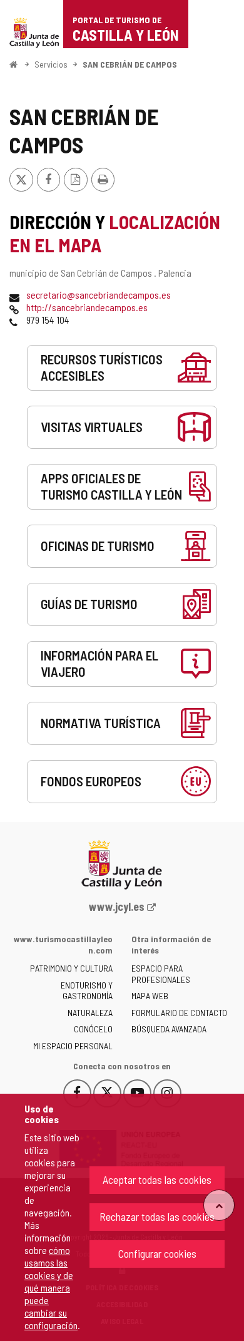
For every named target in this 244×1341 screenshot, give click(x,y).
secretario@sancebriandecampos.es (98, 295)
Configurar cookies (157, 1253)
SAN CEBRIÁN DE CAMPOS (130, 64)
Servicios (51, 64)
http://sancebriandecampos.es (87, 307)
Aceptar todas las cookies (157, 1179)
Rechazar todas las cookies (157, 1216)
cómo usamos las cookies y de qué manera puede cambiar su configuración (51, 1287)
